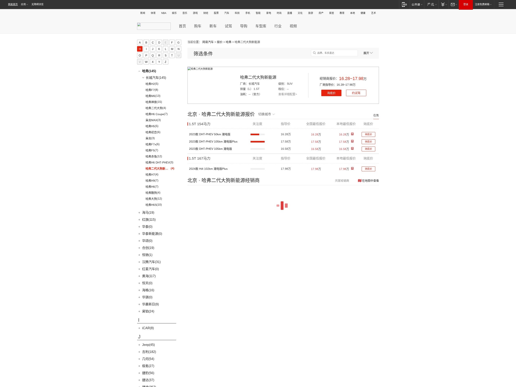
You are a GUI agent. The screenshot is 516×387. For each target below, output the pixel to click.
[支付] (443, 4)
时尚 (279, 13)
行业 (278, 26)
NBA (163, 13)
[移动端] (404, 4)
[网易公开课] (417, 4)
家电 (268, 13)
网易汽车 (208, 42)
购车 (197, 26)
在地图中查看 (370, 180)
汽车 (226, 13)
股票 (216, 13)
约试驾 (356, 93)
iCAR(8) (148, 328)
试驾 (228, 26)
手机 (247, 13)
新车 (213, 26)
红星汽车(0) (150, 269)
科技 (237, 13)
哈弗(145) (149, 71)
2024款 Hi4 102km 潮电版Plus (208, 168)
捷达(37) (148, 380)
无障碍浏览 (37, 4)
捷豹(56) (148, 373)
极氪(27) (148, 366)
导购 (243, 26)
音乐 (184, 13)
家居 (331, 13)
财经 (205, 13)
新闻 (142, 13)
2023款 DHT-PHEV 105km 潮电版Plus (213, 141)
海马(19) (148, 212)
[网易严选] (431, 4)
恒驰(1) (147, 255)
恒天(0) (147, 283)
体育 (153, 13)
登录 (465, 4)
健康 (363, 13)
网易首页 (13, 4)
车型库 (260, 26)
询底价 (331, 93)
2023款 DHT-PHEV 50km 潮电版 (209, 134)
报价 (220, 42)
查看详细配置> (287, 94)
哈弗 (228, 42)
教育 (342, 13)
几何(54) (148, 359)
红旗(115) (149, 219)
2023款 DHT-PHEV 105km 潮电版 (210, 148)
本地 (352, 13)
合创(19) (148, 248)
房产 (321, 13)
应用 (23, 4)
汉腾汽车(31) (151, 262)
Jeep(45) (148, 344)
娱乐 (174, 13)
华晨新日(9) (150, 304)
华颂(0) (147, 240)
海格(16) (148, 290)
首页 (182, 26)
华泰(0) (147, 226)
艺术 (373, 13)
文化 (300, 13)
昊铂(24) (148, 311)
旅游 (310, 13)
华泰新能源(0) (152, 233)
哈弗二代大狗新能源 (258, 77)
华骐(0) (147, 297)
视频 (293, 26)
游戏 (195, 13)
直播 (289, 13)
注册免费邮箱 (482, 4)
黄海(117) (149, 276)
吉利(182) (149, 352)
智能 (258, 13)
